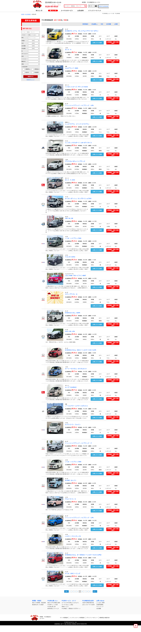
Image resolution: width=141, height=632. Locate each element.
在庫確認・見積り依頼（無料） (113, 42)
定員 (23, 56)
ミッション (24, 58)
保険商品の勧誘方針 (104, 617)
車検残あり (37, 69)
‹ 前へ (66, 591)
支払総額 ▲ (94, 24)
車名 (23, 37)
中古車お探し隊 (51, 606)
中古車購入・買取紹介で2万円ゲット (71, 608)
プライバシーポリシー (92, 617)
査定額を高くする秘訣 (38, 604)
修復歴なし (28, 69)
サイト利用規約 (64, 617)
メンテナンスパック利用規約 (77, 617)
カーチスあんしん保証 (67, 604)
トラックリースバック (94, 10)
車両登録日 (85, 24)
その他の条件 (24, 66)
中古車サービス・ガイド (69, 600)
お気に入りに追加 (97, 42)
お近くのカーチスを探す (88, 604)
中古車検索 (28, 14)
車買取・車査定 (36, 600)
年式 (23, 43)
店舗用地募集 (99, 604)
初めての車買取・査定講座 (39, 602)
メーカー (23, 35)
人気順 (116, 24)
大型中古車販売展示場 (88, 602)
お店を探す (80, 10)
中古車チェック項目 (52, 604)
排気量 (23, 40)
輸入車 (28, 72)
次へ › (94, 591)
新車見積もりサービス (53, 608)
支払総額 (23, 48)
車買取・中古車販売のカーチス (45, 617)
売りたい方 (39, 10)
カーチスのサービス (67, 10)
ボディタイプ (24, 53)
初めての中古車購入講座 (53, 602)
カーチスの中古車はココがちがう (70, 602)
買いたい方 (53, 10)
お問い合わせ (100, 600)
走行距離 (23, 45)
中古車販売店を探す (88, 600)
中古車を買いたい (52, 600)
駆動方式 (23, 61)
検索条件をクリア (30, 79)
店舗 (23, 64)
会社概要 (98, 608)
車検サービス (65, 606)
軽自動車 (37, 72)
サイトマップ (99, 606)
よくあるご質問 (100, 602)
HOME (22, 14)
